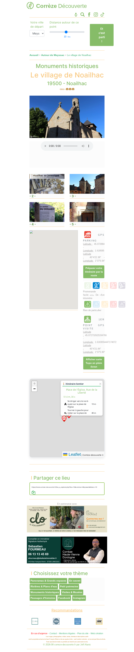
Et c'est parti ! (102, 35)
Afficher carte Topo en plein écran (94, 363)
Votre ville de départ (36, 24)
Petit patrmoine (69, 586)
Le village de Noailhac (79, 55)
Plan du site (82, 633)
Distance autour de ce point (64, 24)
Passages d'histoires (43, 598)
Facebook (64, 598)
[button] (64, 419)
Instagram (79, 598)
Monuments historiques (45, 592)
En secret (74, 580)
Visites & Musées (72, 592)
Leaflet (74, 454)
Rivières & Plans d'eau (44, 586)
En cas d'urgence (39, 633)
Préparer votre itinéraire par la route (94, 272)
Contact (53, 633)
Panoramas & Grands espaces (48, 580)
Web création (97, 633)
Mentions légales (67, 633)
